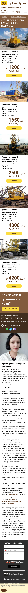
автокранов (12, 499)
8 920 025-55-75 (20, 579)
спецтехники (13, 495)
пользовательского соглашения (17, 563)
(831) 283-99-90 (19, 525)
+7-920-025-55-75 (12, 325)
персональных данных (10, 562)
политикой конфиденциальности (12, 586)
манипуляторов (7, 501)
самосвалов (17, 501)
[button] (14, 75)
